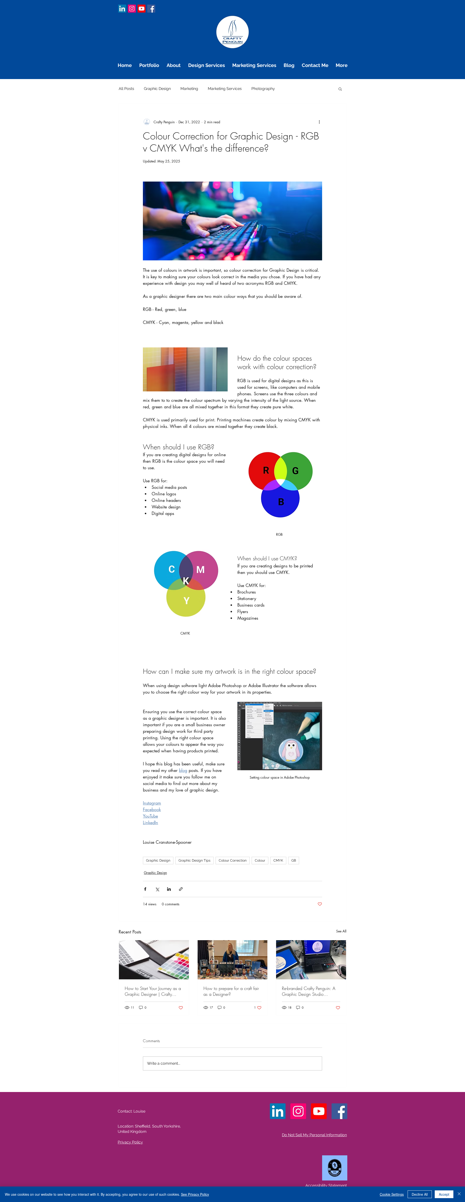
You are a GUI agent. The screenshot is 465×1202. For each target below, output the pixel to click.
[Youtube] (142, 9)
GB (293, 860)
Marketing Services (225, 88)
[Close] (459, 1194)
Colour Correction (233, 860)
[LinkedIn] (122, 9)
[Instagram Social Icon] (132, 9)
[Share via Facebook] (145, 889)
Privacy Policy (130, 1142)
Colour (260, 860)
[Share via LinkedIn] (169, 889)
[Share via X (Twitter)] (157, 889)
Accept (444, 1194)
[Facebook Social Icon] (151, 9)
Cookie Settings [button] (392, 1194)
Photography (263, 88)
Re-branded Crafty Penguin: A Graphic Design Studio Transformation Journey (308, 991)
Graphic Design (157, 88)
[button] (340, 89)
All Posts (126, 88)
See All (341, 931)
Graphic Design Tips (194, 860)
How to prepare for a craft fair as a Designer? (231, 991)
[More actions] (319, 122)
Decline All (420, 1194)
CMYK (278, 860)
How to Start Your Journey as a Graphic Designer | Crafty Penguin (153, 991)
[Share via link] (180, 889)
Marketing (189, 88)
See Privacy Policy (195, 1194)
